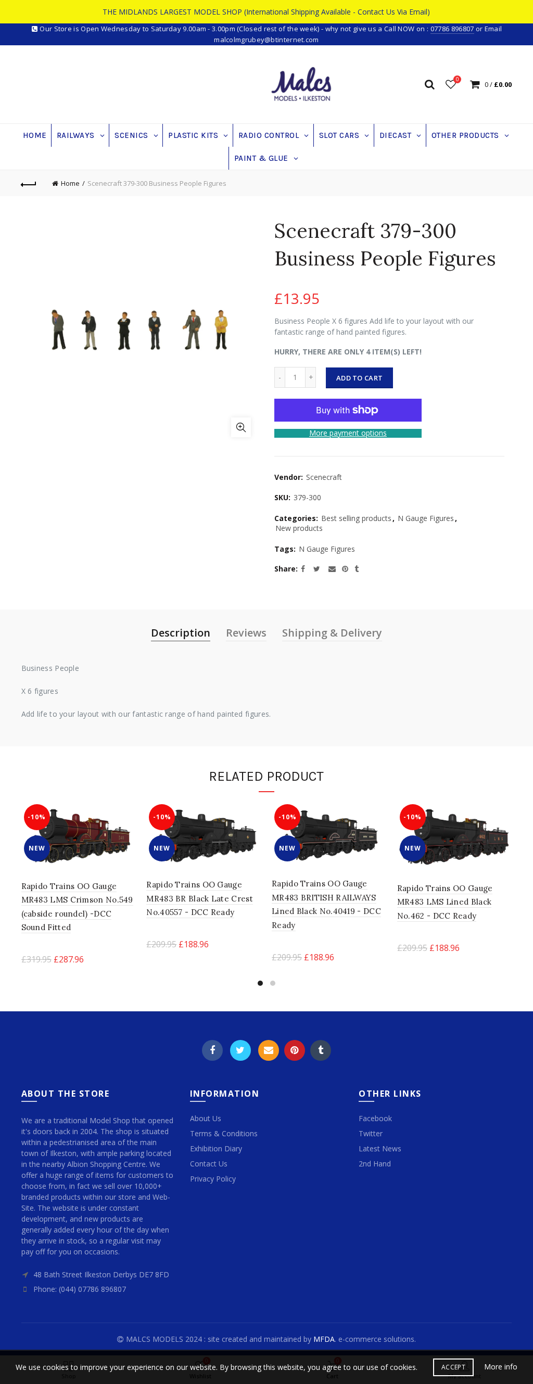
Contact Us (208, 1164)
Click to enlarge (241, 427)
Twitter (240, 1050)
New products (299, 528)
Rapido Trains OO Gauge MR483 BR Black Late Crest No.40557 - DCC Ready (199, 898)
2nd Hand (375, 1164)
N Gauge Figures (426, 518)
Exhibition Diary (216, 1148)
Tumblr (320, 1050)
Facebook (212, 1050)
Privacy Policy (213, 1179)
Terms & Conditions (224, 1133)
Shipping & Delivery (332, 633)
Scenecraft (324, 477)
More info (500, 1367)
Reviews (246, 633)
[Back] (29, 183)
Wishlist (457, 80)
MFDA (324, 1339)
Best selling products (356, 518)
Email (268, 1050)
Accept (453, 1367)
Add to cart (359, 378)
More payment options (348, 433)
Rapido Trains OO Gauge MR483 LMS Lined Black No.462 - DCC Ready (445, 902)
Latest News (380, 1148)
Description (180, 633)
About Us (205, 1118)
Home (70, 183)
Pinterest (294, 1050)
